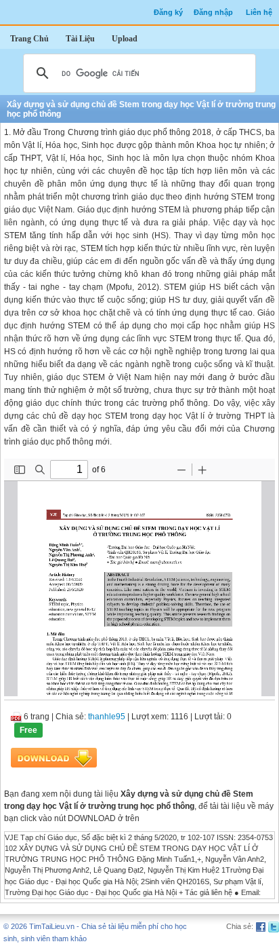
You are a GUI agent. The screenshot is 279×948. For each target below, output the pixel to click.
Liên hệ (259, 12)
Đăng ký (168, 12)
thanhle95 (106, 716)
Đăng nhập (213, 12)
